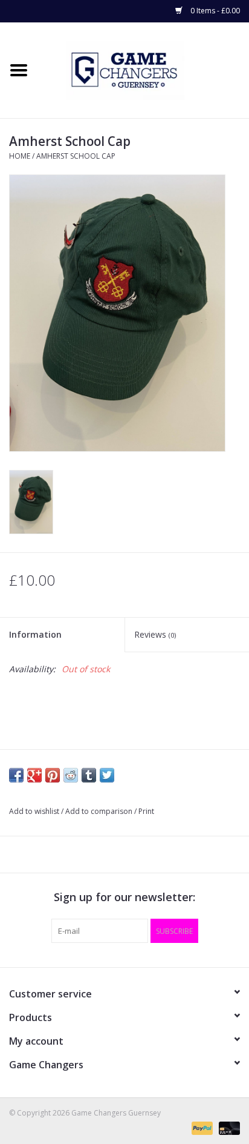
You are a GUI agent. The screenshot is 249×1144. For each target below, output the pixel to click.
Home (19, 156)
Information (35, 634)
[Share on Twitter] (107, 775)
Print (146, 811)
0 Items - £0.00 (214, 10)
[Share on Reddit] (70, 775)
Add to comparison (99, 811)
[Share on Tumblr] (89, 775)
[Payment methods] (201, 1127)
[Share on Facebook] (16, 775)
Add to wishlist (34, 811)
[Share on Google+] (34, 775)
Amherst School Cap (75, 156)
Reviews (155, 634)
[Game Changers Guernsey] (143, 69)
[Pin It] (52, 775)
